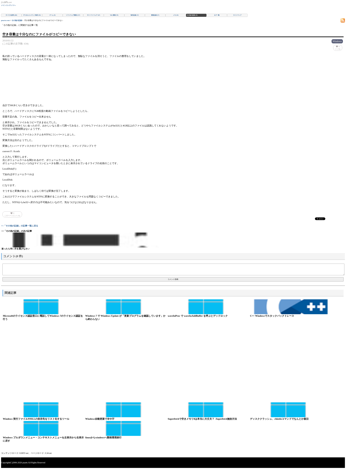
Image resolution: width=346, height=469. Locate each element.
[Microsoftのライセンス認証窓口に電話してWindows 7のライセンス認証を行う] (44, 306)
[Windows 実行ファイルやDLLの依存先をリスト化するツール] (44, 409)
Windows (337, 41)
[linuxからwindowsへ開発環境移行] (126, 428)
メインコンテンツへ (8, 5)
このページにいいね (12, 214)
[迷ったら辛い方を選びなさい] (85, 240)
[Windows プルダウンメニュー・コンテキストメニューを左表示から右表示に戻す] (44, 428)
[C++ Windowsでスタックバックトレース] (291, 306)
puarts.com (5, 20)
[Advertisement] (173, 82)
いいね (337, 47)
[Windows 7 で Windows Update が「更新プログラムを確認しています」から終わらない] (126, 306)
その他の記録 (16, 20)
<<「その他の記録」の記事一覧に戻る (19, 226)
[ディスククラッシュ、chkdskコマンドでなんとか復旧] (291, 409)
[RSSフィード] (343, 20)
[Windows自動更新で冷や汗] (126, 409)
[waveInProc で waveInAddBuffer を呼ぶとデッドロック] (208, 306)
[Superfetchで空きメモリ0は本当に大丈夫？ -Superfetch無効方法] (208, 409)
